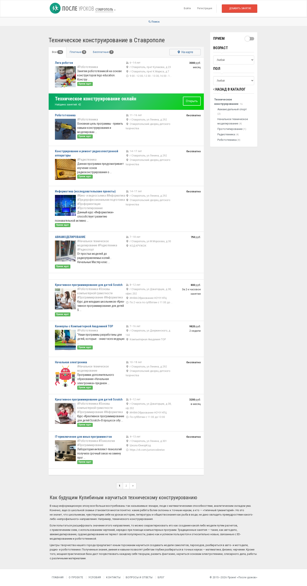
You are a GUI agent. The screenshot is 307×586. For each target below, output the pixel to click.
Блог (161, 577)
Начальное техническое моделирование (232, 121)
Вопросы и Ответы (139, 577)
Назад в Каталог (230, 89)
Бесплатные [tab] (102, 52)
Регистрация (204, 8)
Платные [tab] (77, 52)
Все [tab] (57, 52)
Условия (94, 577)
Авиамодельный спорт (232, 111)
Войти (187, 8)
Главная (58, 577)
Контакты (113, 577)
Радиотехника (228, 134)
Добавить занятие (240, 8)
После (77, 8)
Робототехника (228, 139)
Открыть (192, 101)
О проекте (76, 577)
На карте (187, 52)
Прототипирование (231, 129)
